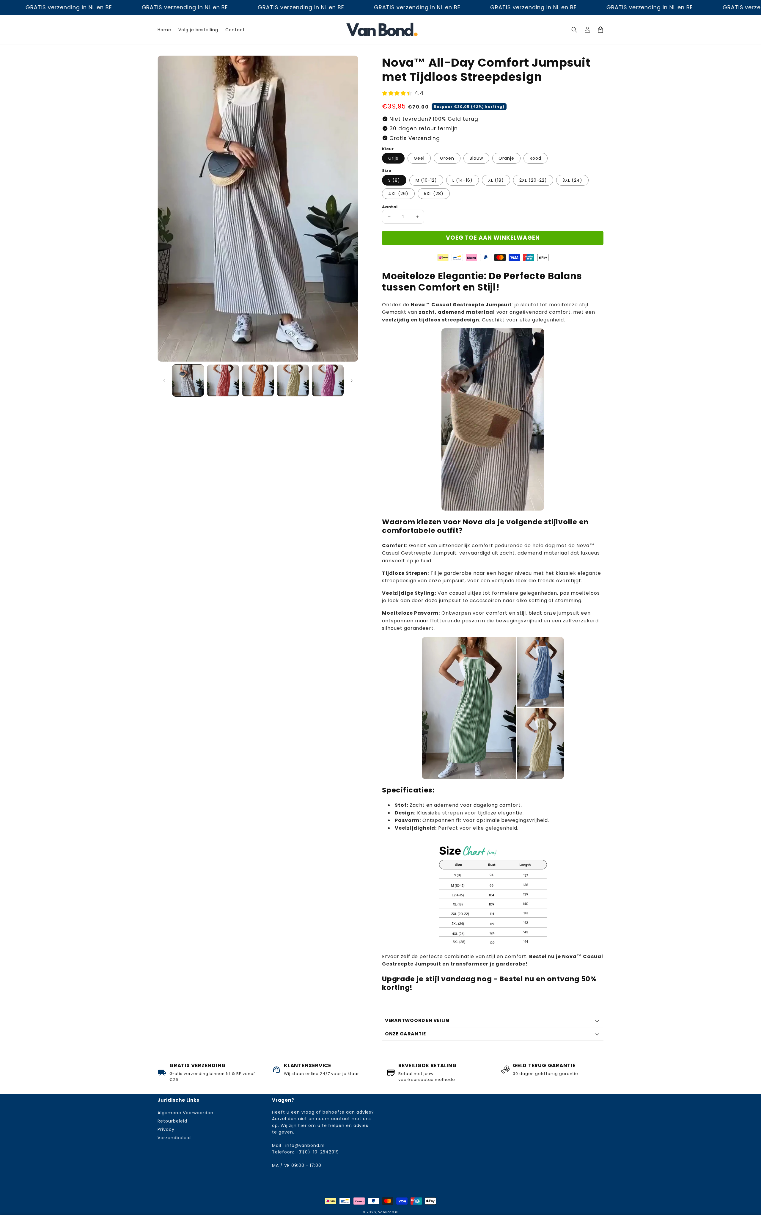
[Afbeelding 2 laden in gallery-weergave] (223, 380)
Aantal (389, 207)
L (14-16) (462, 180)
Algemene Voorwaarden (185, 1113)
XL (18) (496, 180)
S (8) (394, 180)
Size (386, 170)
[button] (574, 29)
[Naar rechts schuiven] (351, 380)
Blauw (476, 158)
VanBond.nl (388, 1212)
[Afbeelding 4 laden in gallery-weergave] (293, 380)
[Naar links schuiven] (164, 380)
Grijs (393, 158)
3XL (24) (572, 180)
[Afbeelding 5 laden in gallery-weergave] (328, 380)
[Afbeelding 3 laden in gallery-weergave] (258, 380)
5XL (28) (434, 194)
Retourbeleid (172, 1121)
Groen (447, 158)
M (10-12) (426, 180)
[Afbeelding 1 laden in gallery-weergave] (188, 380)
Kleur (388, 149)
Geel (419, 158)
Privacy (166, 1129)
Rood (535, 158)
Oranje (506, 158)
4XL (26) (398, 194)
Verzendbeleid (174, 1138)
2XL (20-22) (533, 180)
